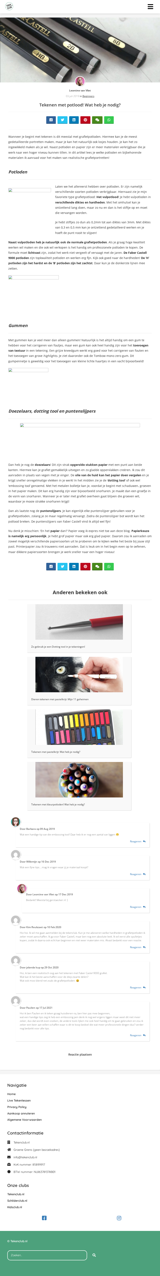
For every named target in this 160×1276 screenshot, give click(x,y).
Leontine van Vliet (80, 90)
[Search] (94, 1255)
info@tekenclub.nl (25, 1157)
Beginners (88, 96)
